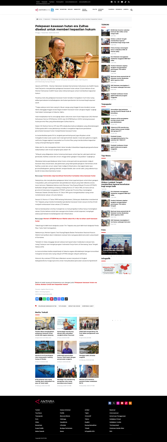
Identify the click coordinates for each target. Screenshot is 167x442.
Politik (95, 9)
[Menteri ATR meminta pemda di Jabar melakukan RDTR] (89, 371)
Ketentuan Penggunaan (118, 416)
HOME (57, 9)
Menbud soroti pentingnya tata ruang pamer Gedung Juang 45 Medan (44, 357)
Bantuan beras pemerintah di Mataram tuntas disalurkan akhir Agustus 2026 (120, 78)
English (87, 422)
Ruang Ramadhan (90, 425)
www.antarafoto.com (84, 2)
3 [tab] (116, 256)
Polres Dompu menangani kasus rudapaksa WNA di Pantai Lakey (119, 49)
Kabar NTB (77, 9)
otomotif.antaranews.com (43, 3)
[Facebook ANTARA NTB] (111, 2)
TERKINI (105, 25)
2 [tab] (114, 256)
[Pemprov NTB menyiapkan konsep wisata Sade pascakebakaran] (105, 121)
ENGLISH (70, 9)
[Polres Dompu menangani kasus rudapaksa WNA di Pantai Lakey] (105, 50)
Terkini (38, 2)
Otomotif (88, 416)
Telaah (87, 428)
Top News (51, 2)
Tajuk (87, 413)
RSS (111, 431)
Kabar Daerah (39, 431)
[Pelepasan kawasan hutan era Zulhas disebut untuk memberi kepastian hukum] (116, 170)
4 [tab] (119, 256)
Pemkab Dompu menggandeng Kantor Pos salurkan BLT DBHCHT (119, 138)
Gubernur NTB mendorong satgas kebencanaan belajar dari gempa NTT (120, 129)
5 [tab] (122, 256)
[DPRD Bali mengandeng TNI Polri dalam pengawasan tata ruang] (89, 323)
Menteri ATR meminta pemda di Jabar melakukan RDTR (88, 381)
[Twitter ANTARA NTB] (115, 2)
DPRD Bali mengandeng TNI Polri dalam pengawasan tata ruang (89, 333)
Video (37, 422)
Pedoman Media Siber (117, 428)
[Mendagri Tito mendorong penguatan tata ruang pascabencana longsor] (67, 371)
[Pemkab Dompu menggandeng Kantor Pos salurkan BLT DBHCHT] (105, 139)
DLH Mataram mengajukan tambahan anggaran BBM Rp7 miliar (120, 58)
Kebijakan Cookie (115, 422)
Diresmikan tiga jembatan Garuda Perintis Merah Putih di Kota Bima (121, 111)
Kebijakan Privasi (115, 419)
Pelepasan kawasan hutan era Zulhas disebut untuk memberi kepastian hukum (77, 19)
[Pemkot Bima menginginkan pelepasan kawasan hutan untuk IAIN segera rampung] (45, 323)
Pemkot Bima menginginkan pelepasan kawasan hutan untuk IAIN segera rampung (44, 333)
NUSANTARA (63, 9)
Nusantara (38, 425)
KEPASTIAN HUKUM (74, 306)
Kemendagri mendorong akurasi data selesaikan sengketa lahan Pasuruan (65, 333)
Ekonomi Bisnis (101, 10)
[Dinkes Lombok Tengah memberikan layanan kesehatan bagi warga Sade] (105, 41)
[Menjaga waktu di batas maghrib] (89, 347)
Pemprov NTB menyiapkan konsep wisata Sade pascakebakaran (119, 120)
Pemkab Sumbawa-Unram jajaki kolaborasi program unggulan (119, 95)
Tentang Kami (60, 2)
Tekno (87, 419)
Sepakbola (119, 9)
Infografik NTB (89, 431)
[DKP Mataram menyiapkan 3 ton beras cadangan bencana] (105, 88)
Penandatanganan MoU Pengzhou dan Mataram (113, 249)
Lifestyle (63, 425)
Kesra (62, 431)
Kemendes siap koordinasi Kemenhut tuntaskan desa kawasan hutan (69, 176)
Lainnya (125, 9)
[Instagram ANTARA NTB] (118, 2)
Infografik (105, 258)
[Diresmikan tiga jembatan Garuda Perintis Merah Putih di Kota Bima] (105, 112)
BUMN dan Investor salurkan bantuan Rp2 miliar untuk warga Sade (120, 31)
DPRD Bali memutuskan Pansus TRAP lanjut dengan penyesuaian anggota (66, 357)
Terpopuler (44, 2)
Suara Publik (39, 428)
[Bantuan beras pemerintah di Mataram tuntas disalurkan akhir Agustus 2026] (105, 79)
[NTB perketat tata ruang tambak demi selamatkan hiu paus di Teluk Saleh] (45, 371)
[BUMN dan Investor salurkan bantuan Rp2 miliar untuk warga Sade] (105, 32)
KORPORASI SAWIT (88, 306)
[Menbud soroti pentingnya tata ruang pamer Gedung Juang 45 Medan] (45, 347)
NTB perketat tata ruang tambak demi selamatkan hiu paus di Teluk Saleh (44, 381)
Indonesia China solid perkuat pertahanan (116, 314)
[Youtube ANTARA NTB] (122, 2)
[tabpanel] (116, 244)
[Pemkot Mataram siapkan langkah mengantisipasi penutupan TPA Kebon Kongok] (105, 68)
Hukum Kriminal (84, 10)
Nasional (47, 19)
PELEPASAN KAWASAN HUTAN (47, 306)
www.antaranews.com (71, 2)
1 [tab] (111, 256)
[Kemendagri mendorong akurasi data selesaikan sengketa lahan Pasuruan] (67, 323)
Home (40, 19)
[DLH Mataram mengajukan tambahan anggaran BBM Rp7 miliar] (105, 59)
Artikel (87, 410)
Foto (103, 230)
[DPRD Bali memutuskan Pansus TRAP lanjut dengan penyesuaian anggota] (67, 347)
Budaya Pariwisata (66, 428)
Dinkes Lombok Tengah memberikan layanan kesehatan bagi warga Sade (120, 40)
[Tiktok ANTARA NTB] (125, 2)
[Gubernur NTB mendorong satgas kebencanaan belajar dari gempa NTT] (105, 130)
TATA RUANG (62, 306)
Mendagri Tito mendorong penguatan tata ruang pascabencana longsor (66, 381)
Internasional (114, 413)
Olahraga (111, 9)
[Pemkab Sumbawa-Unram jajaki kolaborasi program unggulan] (105, 96)
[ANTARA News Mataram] (45, 10)
